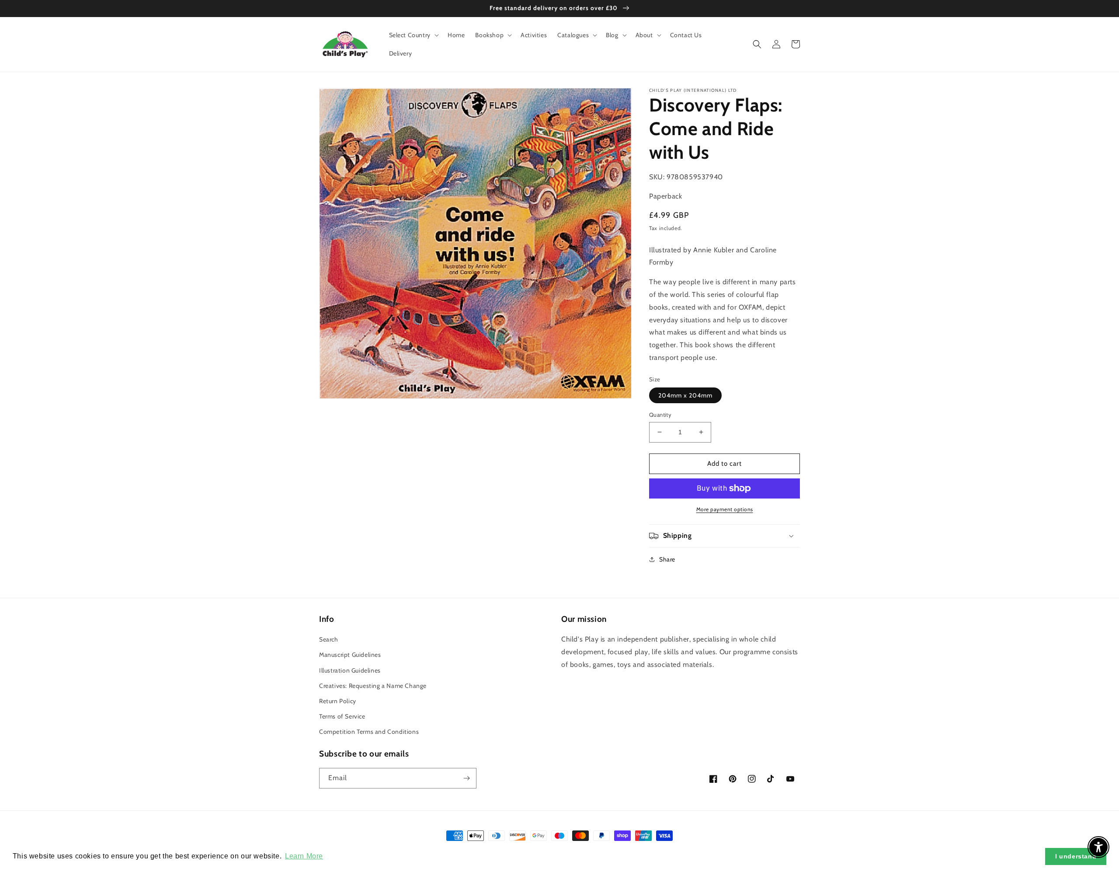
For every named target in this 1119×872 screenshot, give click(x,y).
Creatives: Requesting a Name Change (373, 686)
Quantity (660, 414)
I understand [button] (1075, 856)
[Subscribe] (466, 778)
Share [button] (667, 559)
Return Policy (337, 701)
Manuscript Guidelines (350, 655)
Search (328, 639)
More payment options (724, 509)
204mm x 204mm (685, 395)
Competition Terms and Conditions (369, 732)
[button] (413, 35)
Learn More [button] (304, 856)
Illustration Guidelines (350, 670)
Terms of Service (342, 716)
